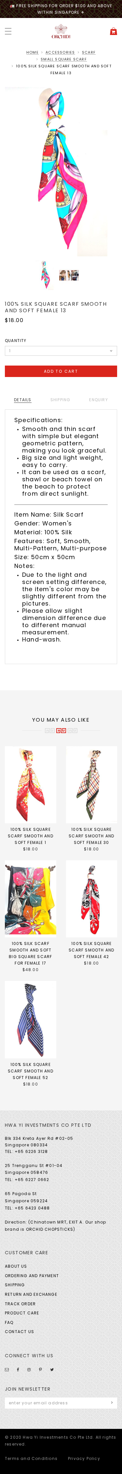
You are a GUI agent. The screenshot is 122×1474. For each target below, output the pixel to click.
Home (32, 52)
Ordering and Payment (32, 1275)
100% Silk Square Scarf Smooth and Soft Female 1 (30, 836)
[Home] (61, 31)
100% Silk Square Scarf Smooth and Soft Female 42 (91, 950)
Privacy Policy (84, 1458)
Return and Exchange (31, 1294)
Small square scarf (64, 59)
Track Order (20, 1304)
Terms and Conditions (31, 1458)
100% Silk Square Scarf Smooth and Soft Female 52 (30, 1071)
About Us (16, 1266)
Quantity (16, 340)
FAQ (9, 1322)
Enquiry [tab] (98, 400)
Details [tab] (22, 400)
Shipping (15, 1285)
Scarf (89, 52)
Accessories (60, 52)
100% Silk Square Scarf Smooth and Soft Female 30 (91, 836)
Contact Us (19, 1331)
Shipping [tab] (60, 400)
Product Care (22, 1313)
